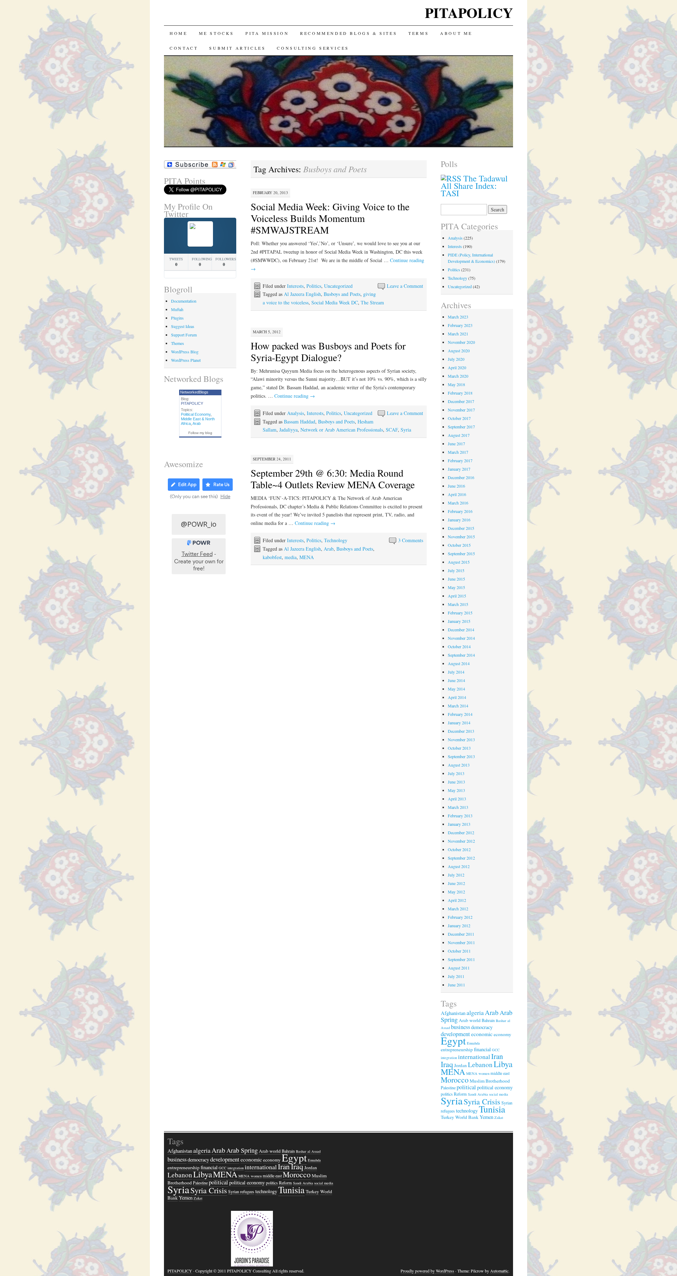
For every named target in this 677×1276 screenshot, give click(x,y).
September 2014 (461, 655)
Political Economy (196, 414)
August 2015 (459, 562)
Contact (184, 48)
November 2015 (461, 536)
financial (482, 1049)
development (224, 1159)
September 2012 (461, 858)
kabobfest (272, 557)
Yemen (486, 1117)
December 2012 (461, 832)
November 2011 (461, 942)
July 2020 (456, 359)
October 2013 (459, 748)
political (466, 1087)
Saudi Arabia (478, 1094)
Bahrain (488, 1020)
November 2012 (461, 841)
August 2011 (459, 968)
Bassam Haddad (299, 421)
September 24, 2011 (272, 459)
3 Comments (410, 540)
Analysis (295, 413)
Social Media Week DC (334, 302)
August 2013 (459, 765)
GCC (496, 1049)
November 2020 (461, 342)
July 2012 (456, 875)
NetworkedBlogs (194, 392)
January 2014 (459, 722)
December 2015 (461, 528)
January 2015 (459, 621)
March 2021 (458, 333)
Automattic (499, 1271)
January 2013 (459, 824)
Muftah (177, 309)
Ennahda (473, 1043)
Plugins (177, 318)
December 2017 (461, 401)
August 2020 (459, 350)
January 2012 (459, 925)
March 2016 (458, 503)
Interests (295, 286)
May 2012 (456, 891)
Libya (503, 1064)
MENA (306, 557)
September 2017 (461, 426)
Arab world (470, 1020)
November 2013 (461, 739)
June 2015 (456, 579)
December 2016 (461, 477)
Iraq (447, 1064)
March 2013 (458, 807)
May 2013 (456, 790)
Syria (406, 429)
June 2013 (456, 782)
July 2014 (456, 672)
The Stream (372, 302)
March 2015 (458, 604)
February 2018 (460, 393)
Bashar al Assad (308, 1151)
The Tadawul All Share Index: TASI (474, 186)
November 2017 (461, 410)
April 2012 (457, 900)
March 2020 (458, 376)
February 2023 (460, 325)
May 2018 (456, 384)
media (291, 557)
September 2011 (461, 959)
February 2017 (460, 460)
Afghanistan (453, 1013)
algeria (475, 1012)
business (460, 1027)
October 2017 (459, 418)
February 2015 (460, 612)
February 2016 (460, 511)
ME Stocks (216, 33)
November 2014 (461, 638)
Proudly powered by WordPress (427, 1271)
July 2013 (456, 773)
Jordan (460, 1065)
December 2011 (461, 934)
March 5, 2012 (267, 331)
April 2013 (457, 798)
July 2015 (456, 570)
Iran (497, 1056)
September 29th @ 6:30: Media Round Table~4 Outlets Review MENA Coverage (333, 478)
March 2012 (458, 908)
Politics (313, 286)
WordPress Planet (186, 360)
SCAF (392, 429)
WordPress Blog (185, 351)
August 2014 (459, 663)
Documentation (183, 301)
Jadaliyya (288, 429)
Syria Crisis (482, 1101)
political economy (495, 1087)
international (474, 1056)
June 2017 (456, 443)
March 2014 (458, 705)
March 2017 (458, 452)
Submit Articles (237, 48)
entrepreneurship (457, 1049)
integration (449, 1057)
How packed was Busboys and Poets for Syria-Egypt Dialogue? (328, 351)
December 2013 (461, 731)
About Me (456, 33)
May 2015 (456, 587)
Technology (335, 540)
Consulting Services (313, 48)
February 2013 (460, 815)
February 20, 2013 (270, 192)
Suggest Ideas (182, 326)
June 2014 (456, 680)
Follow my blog (200, 433)
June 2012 (456, 883)
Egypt (453, 1040)
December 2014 (461, 629)
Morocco (455, 1079)
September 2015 (461, 553)
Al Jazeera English (302, 294)
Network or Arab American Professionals (341, 429)
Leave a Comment (405, 286)
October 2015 (459, 545)
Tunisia (492, 1109)
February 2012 (460, 917)
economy (502, 1034)
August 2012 (459, 866)
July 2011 (456, 976)
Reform (285, 1182)
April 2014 (457, 697)
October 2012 (459, 849)
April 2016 (457, 494)
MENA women (477, 1073)
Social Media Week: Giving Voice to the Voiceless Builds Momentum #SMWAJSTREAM (330, 218)
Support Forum (184, 334)
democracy (482, 1027)
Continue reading (294, 395)
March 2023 (458, 317)
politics (272, 1182)
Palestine (448, 1087)
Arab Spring (242, 1150)
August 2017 (459, 435)
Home (178, 33)
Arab (329, 548)
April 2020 (457, 367)
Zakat (498, 1117)
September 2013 (461, 756)
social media (498, 1094)
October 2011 (459, 951)
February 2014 (460, 714)
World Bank (466, 1117)
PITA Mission (267, 33)
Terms (418, 33)
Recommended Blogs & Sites (348, 33)
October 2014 (459, 646)
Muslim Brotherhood (490, 1081)
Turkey (447, 1117)
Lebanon (480, 1064)
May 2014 (456, 689)
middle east (500, 1073)
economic (482, 1033)
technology (467, 1110)
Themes (177, 343)
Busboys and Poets (342, 294)
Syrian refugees (241, 1191)
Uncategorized (338, 286)
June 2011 (456, 984)
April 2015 (457, 596)
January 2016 (459, 519)
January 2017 (459, 469)
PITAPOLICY (469, 12)
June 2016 (456, 486)
